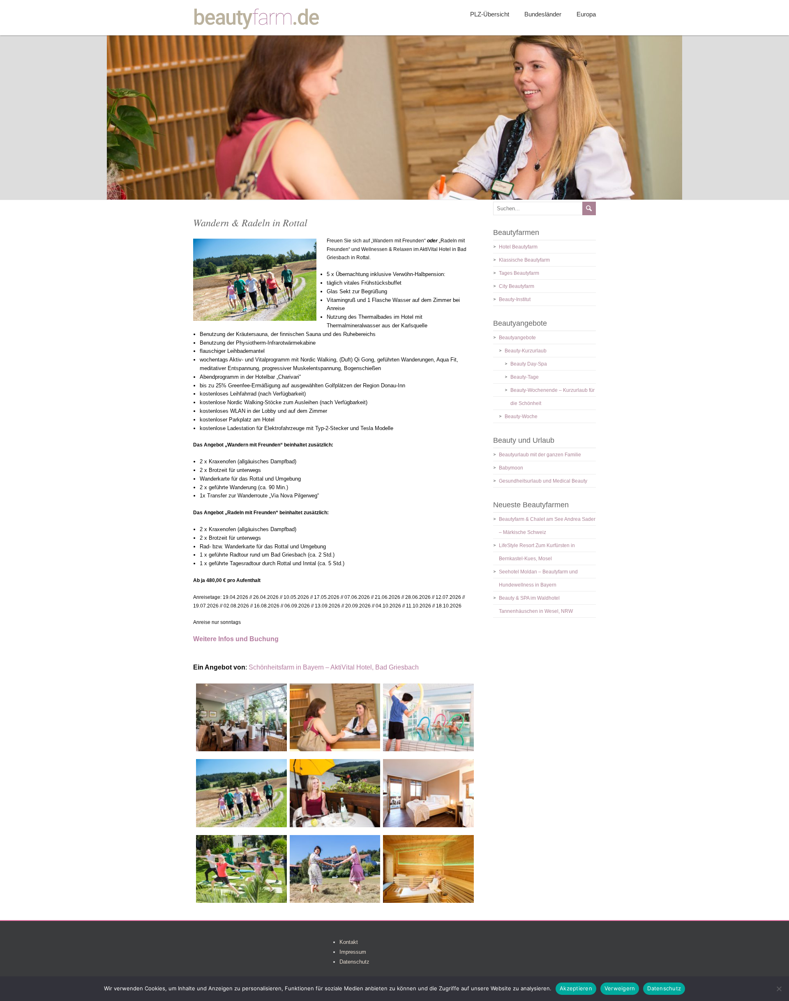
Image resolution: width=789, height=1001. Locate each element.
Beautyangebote (517, 338)
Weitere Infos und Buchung (236, 638)
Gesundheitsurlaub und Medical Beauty (543, 481)
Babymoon (511, 468)
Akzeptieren (576, 988)
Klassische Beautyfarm (524, 260)
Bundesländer (542, 14)
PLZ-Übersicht (489, 14)
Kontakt (348, 942)
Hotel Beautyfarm (518, 247)
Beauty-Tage (524, 377)
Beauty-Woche (521, 416)
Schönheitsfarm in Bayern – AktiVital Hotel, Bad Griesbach (334, 667)
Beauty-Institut (515, 299)
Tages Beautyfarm (519, 273)
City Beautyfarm (516, 286)
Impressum (352, 952)
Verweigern (619, 988)
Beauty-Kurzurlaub (526, 351)
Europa (586, 14)
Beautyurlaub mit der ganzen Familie (540, 455)
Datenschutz (354, 962)
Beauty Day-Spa (528, 364)
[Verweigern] (779, 989)
